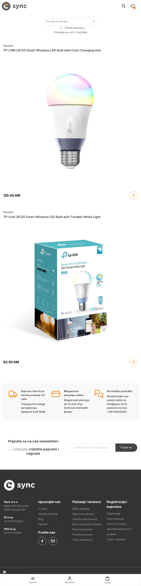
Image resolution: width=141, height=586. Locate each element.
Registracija (113, 513)
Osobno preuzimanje (84, 519)
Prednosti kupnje (82, 529)
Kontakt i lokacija (48, 514)
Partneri (42, 524)
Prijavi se (126, 447)
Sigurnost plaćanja (83, 514)
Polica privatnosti (82, 539)
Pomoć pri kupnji (116, 523)
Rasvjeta (8, 45)
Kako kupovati (115, 518)
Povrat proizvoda (82, 534)
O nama (42, 508)
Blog (41, 519)
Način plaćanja (80, 508)
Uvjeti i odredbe (116, 539)
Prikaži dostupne (74, 27)
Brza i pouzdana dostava (87, 524)
